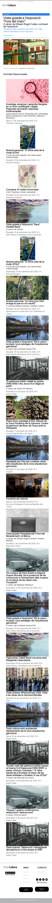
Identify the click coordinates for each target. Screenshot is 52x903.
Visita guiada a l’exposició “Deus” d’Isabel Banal (23, 225)
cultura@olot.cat (42, 872)
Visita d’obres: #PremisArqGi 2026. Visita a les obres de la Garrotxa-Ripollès (26, 693)
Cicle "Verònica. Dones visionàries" (21, 192)
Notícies (26, 879)
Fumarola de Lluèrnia (17, 498)
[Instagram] (43, 879)
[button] (49, 1)
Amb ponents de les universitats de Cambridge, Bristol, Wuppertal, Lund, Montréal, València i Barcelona (27, 115)
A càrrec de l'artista (14, 229)
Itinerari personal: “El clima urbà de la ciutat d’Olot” (25, 151)
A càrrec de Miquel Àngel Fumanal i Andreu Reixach (25, 539)
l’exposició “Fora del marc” (27, 68)
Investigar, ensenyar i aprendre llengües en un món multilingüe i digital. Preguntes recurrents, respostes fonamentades (26, 108)
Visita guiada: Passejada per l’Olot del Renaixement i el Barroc (25, 534)
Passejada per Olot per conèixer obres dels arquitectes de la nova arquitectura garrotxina (26, 464)
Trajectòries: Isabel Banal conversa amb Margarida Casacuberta (26, 659)
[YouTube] (46, 879)
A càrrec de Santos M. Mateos (19, 388)
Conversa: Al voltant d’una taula (22, 189)
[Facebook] (37, 879)
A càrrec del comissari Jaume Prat (21, 349)
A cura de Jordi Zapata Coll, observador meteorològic (23, 156)
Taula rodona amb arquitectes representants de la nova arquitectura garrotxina (25, 731)
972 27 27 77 (42, 874)
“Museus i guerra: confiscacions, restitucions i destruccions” (22, 811)
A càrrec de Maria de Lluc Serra (20, 777)
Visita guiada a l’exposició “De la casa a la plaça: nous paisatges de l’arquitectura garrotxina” (27, 344)
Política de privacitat (24, 900)
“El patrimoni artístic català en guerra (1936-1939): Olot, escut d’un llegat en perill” (25, 383)
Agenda (26, 872)
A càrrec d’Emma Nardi (16, 815)
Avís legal (17, 900)
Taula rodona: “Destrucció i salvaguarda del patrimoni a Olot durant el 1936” (26, 848)
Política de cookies (33, 900)
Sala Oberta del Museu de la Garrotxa (22, 30)
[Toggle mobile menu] (49, 5)
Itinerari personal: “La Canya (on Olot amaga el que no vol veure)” (25, 302)
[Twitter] (40, 879)
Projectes (26, 875)
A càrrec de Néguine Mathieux (19, 585)
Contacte (26, 882)
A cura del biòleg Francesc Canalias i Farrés (25, 306)
